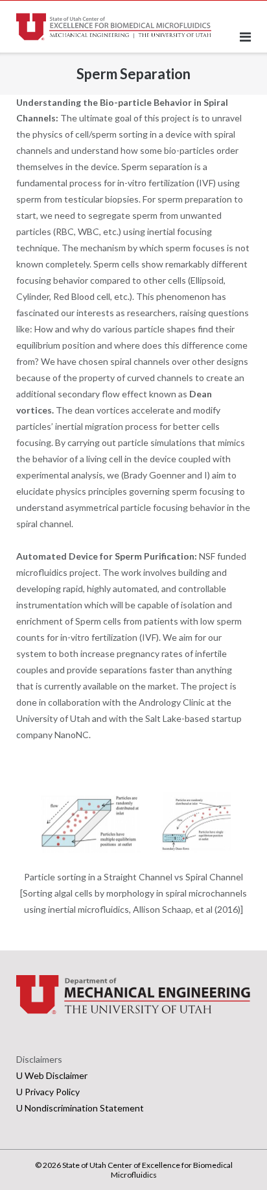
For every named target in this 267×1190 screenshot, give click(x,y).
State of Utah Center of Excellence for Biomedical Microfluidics (147, 1170)
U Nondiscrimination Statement (80, 1107)
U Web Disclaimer (51, 1075)
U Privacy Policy (48, 1091)
